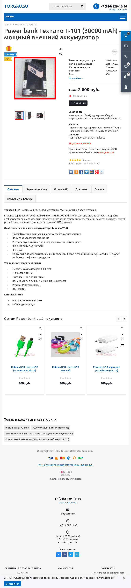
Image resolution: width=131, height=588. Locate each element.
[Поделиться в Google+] (97, 172)
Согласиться (12, 584)
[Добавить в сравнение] (61, 49)
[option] (35, 78)
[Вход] (126, 87)
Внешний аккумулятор (17, 427)
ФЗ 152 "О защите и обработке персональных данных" (65, 465)
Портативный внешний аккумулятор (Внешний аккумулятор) (37, 439)
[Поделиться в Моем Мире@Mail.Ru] (92, 172)
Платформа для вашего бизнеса (65, 479)
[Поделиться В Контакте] (71, 172)
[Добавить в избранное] (61, 54)
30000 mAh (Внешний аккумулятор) (51, 427)
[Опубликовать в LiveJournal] (102, 172)
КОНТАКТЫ (108, 568)
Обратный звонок (118, 10)
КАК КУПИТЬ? (65, 568)
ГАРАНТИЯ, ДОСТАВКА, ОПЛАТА (23, 568)
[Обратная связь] (126, 46)
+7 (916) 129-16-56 (114, 6)
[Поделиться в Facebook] (81, 172)
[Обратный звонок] (126, 56)
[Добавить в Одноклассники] (76, 172)
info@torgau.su (68, 513)
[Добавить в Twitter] (86, 172)
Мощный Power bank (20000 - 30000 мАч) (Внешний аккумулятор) (39, 433)
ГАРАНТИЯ (22, 572)
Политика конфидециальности (108, 572)
